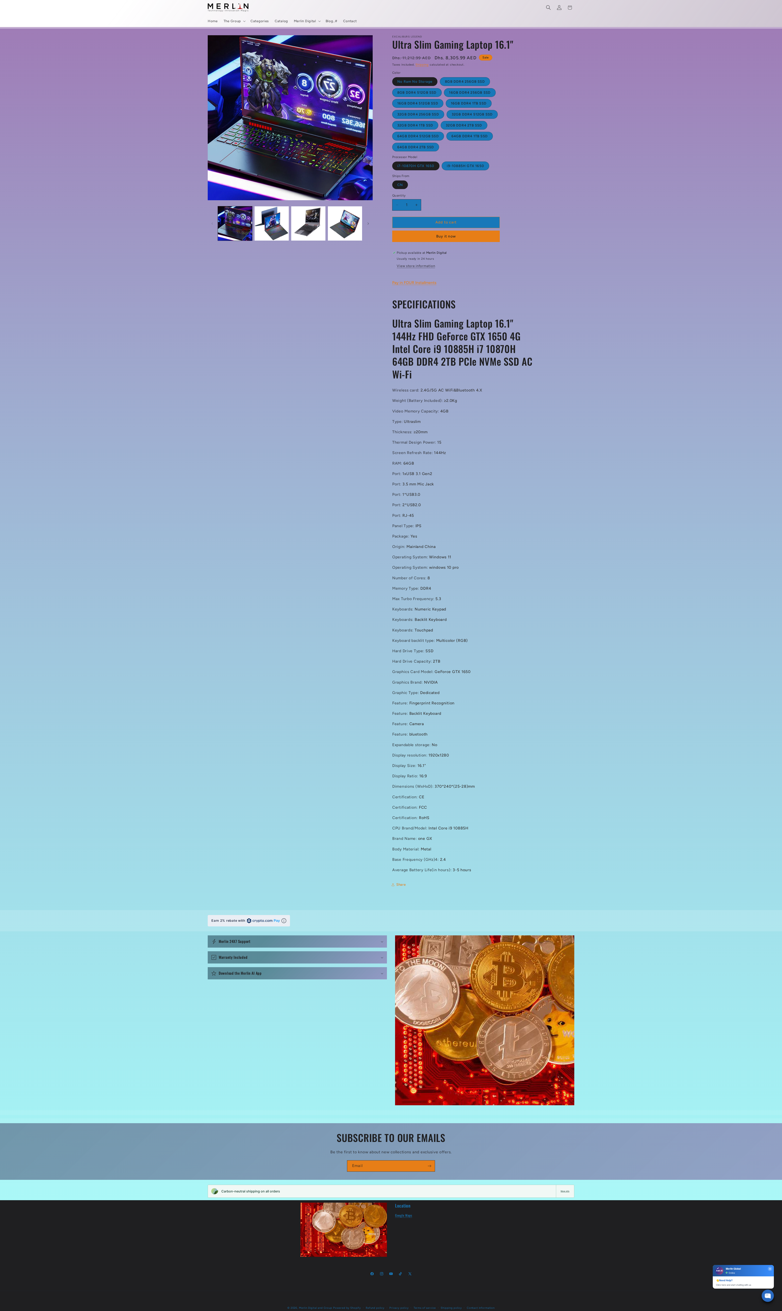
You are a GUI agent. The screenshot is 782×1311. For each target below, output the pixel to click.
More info (565, 1191)
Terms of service (425, 1307)
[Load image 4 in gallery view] (345, 223)
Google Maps (403, 1215)
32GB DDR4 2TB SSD (464, 125)
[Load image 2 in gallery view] (272, 223)
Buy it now (446, 236)
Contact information (481, 1307)
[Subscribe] (429, 1166)
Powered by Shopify (347, 1307)
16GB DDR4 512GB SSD (417, 103)
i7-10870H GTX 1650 (415, 166)
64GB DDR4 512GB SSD (418, 136)
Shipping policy (451, 1307)
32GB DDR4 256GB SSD (418, 114)
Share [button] (401, 884)
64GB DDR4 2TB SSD (415, 147)
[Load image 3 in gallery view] (308, 223)
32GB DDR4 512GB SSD (472, 114)
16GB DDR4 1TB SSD (469, 103)
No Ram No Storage (414, 81)
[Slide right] (368, 223)
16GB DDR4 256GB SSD (470, 92)
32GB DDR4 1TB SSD (415, 125)
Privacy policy (399, 1307)
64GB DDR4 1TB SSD (469, 136)
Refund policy (375, 1307)
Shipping (422, 64)
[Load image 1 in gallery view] (235, 223)
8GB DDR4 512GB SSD (417, 92)
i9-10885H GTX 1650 (465, 166)
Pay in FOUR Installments (414, 282)
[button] (234, 21)
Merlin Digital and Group (315, 1307)
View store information (416, 266)
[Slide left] (212, 223)
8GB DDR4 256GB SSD (465, 81)
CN (400, 185)
